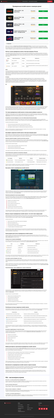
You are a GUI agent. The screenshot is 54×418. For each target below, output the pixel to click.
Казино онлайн (19, 1)
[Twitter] (44, 409)
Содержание (9, 43)
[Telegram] (39, 409)
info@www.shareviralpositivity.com (44, 405)
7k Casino (33, 17)
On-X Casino (33, 31)
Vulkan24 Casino (33, 37)
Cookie (28, 404)
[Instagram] (47, 409)
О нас (28, 406)
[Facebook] (42, 409)
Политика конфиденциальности (21, 411)
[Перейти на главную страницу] (4, 1)
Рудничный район (25, 1)
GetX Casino (33, 24)
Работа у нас (29, 409)
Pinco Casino (33, 10)
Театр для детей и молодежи (33, 1)
